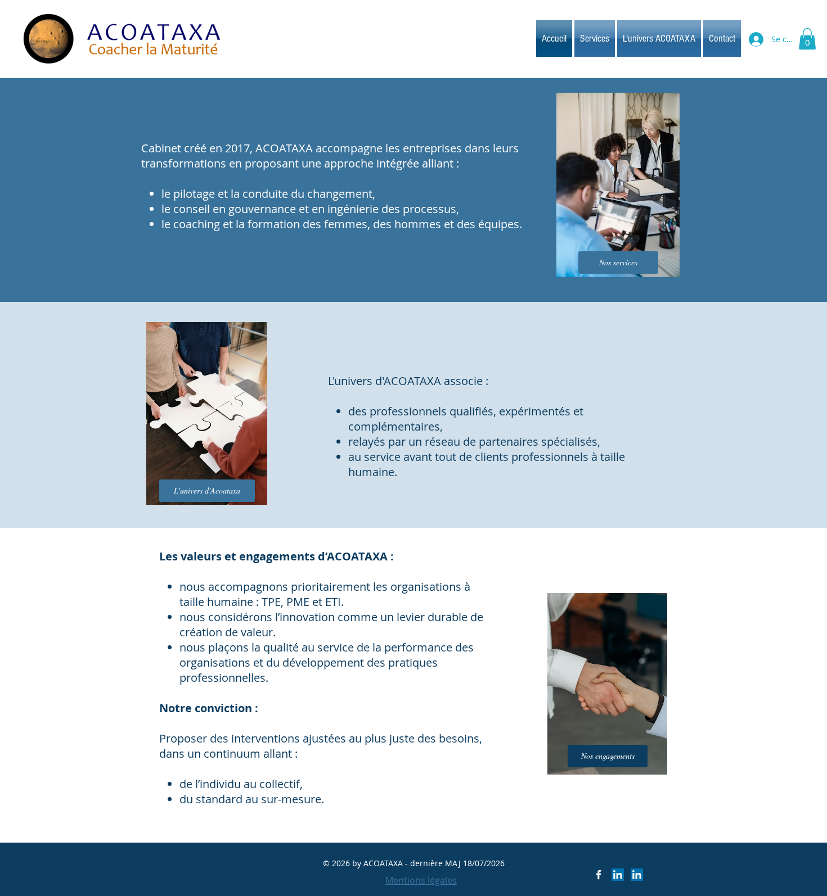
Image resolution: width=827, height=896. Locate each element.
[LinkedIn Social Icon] (618, 874)
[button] (807, 38)
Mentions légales (421, 880)
